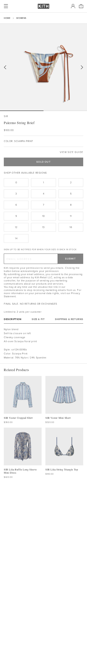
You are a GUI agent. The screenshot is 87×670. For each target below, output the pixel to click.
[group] (43, 67)
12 (16, 227)
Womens (21, 18)
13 (43, 227)
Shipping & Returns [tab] (69, 319)
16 (70, 227)
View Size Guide (71, 152)
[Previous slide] (5, 67)
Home (7, 18)
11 (71, 216)
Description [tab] (13, 319)
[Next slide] (82, 67)
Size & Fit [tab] (38, 319)
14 (16, 238)
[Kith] (43, 6)
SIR (6, 116)
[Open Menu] (6, 6)
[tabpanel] (43, 343)
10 (43, 216)
